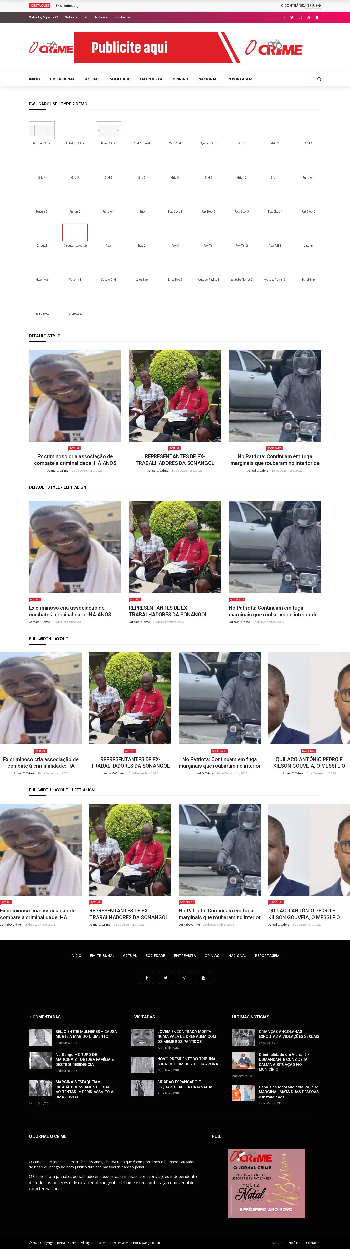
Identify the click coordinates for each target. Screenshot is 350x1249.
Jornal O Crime (57, 470)
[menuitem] (42, 130)
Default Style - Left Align (57, 487)
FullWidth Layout (48, 638)
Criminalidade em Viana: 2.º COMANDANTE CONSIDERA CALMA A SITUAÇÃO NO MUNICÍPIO (284, 1062)
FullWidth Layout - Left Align (62, 790)
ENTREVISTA (151, 78)
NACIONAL (207, 78)
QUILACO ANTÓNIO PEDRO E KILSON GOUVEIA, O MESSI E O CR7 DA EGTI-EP (275, 459)
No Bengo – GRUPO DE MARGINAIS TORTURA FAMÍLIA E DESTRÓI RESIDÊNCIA (85, 1059)
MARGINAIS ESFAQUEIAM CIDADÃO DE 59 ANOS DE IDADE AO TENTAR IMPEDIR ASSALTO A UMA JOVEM (85, 1089)
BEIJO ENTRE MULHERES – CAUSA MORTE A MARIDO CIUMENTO (86, 1034)
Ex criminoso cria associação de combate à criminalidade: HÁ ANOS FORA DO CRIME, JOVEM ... (124, 762)
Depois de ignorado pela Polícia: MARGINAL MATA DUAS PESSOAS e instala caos (289, 1092)
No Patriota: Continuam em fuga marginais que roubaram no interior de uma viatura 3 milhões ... (175, 459)
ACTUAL (92, 78)
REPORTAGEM (240, 78)
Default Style (44, 335)
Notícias (101, 17)
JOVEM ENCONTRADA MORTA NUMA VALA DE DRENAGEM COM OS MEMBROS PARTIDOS (186, 1036)
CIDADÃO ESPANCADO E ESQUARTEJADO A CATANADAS (185, 1084)
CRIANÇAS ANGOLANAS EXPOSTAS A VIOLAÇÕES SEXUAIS (289, 1034)
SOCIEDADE (120, 78)
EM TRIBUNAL (62, 78)
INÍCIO (34, 78)
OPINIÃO (180, 78)
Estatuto (277, 1243)
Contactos (123, 17)
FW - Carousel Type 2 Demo (58, 104)
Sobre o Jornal (76, 17)
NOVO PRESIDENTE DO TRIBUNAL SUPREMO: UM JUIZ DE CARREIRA (187, 1061)
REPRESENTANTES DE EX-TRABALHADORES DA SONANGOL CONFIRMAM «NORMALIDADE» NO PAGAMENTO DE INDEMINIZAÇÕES (75, 459)
